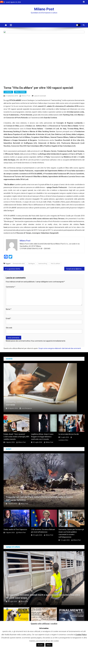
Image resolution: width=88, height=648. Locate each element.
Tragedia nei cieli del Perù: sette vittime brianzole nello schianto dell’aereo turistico (39, 498)
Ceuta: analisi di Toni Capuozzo (15, 529)
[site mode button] (78, 25)
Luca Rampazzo (26, 408)
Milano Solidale (20, 92)
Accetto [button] (40, 645)
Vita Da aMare (55, 263)
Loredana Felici (63, 440)
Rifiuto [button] (49, 645)
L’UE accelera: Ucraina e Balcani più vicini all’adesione (43, 531)
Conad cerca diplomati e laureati (75, 269)
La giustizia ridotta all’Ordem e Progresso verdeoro (15, 269)
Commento (10, 287)
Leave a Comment (40, 96)
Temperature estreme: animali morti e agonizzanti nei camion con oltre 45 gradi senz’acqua (43, 596)
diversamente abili (19, 263)
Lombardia (8, 92)
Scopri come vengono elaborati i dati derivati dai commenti (59, 348)
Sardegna (31, 263)
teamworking (42, 263)
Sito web (9, 328)
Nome (8, 309)
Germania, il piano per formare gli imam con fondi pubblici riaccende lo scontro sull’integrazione (71, 533)
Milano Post (44, 9)
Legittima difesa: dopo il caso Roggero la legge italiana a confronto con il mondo (42, 436)
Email (8, 318)
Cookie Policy (81, 635)
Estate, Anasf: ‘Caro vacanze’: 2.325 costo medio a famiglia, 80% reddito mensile (16, 436)
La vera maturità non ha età (69, 434)
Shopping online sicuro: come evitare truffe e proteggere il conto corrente (40, 403)
